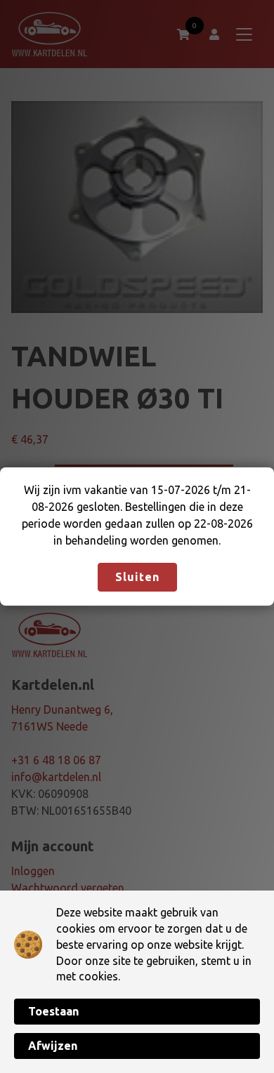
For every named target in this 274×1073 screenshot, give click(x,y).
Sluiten (137, 577)
